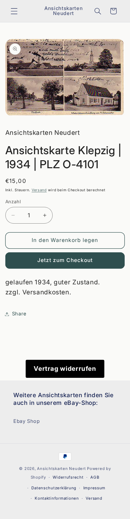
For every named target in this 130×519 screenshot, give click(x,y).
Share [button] (19, 314)
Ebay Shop (26, 421)
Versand (39, 190)
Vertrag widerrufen (65, 368)
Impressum (94, 488)
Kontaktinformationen (57, 498)
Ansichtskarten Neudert (61, 468)
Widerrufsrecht (68, 477)
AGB (94, 477)
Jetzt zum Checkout (65, 260)
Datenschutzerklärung (53, 488)
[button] (14, 11)
